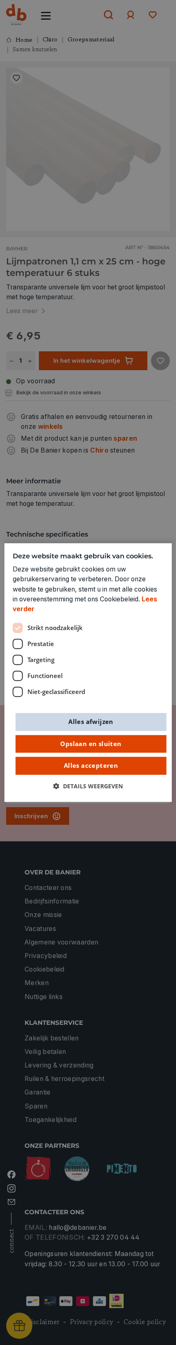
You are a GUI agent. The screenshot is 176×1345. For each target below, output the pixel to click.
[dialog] (88, 672)
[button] (88, 786)
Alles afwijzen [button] (90, 721)
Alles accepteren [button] (91, 766)
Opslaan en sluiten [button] (90, 744)
